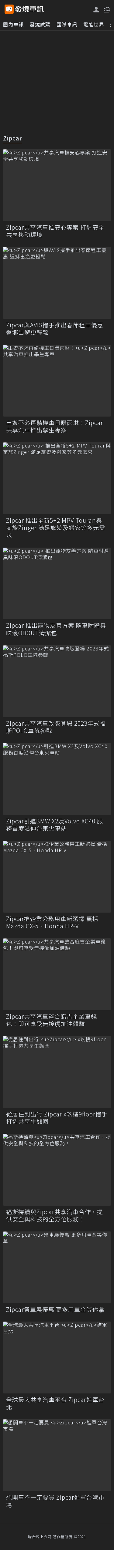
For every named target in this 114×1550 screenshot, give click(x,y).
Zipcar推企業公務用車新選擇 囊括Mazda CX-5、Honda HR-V (52, 922)
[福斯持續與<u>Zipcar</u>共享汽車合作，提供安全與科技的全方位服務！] (57, 1170)
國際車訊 (67, 24)
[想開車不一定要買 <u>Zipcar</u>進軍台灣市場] (57, 1455)
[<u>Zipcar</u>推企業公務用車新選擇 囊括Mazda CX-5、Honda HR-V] (57, 877)
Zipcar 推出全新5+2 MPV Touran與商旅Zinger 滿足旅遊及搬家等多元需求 (55, 528)
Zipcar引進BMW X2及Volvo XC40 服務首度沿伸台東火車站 (54, 824)
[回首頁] (29, 9)
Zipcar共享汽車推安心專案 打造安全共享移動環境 (55, 231)
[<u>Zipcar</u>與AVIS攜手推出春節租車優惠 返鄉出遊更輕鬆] (57, 283)
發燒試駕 (40, 24)
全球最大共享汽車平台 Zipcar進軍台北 (55, 1403)
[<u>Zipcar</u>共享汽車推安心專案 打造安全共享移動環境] (57, 185)
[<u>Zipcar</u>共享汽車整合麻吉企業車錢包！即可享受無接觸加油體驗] (57, 974)
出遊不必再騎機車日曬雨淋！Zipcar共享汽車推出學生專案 (54, 426)
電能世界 (93, 24)
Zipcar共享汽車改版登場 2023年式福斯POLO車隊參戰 (56, 727)
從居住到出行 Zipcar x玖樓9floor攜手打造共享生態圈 (57, 1117)
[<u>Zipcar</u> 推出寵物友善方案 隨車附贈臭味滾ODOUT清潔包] (57, 584)
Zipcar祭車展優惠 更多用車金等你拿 (55, 1309)
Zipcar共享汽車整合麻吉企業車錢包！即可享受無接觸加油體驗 (51, 1020)
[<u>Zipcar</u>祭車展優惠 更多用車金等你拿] (57, 1267)
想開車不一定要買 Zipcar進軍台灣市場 (55, 1501)
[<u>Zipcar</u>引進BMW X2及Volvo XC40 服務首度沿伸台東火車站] (57, 779)
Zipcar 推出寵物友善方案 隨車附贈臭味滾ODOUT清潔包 (56, 629)
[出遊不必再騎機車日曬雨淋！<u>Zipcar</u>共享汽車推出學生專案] (57, 381)
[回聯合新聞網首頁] (9, 9)
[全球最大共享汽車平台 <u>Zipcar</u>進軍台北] (57, 1357)
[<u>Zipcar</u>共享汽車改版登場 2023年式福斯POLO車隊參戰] (57, 681)
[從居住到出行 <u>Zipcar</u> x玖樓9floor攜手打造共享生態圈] (57, 1072)
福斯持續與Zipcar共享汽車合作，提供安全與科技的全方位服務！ (54, 1215)
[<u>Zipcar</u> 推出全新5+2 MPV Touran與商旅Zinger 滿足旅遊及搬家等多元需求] (57, 478)
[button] (106, 9)
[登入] (96, 9)
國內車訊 (13, 24)
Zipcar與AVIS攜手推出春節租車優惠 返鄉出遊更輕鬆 (54, 328)
